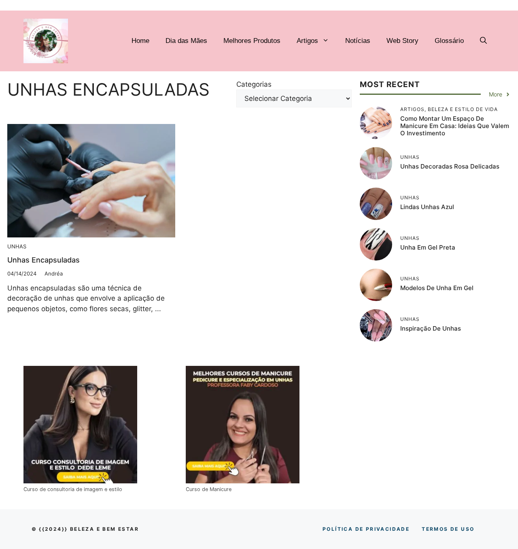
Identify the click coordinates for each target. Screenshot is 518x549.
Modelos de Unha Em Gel (436, 288)
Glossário (449, 41)
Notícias (357, 41)
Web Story (402, 41)
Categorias (254, 84)
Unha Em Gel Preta (427, 247)
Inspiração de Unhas (430, 328)
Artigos (307, 41)
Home (140, 41)
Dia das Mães (186, 41)
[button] (483, 41)
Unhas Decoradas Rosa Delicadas (449, 166)
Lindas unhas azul (427, 207)
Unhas (16, 246)
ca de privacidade (366, 529)
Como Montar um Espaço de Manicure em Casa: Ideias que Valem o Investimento (454, 126)
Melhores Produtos (251, 41)
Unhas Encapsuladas (43, 260)
